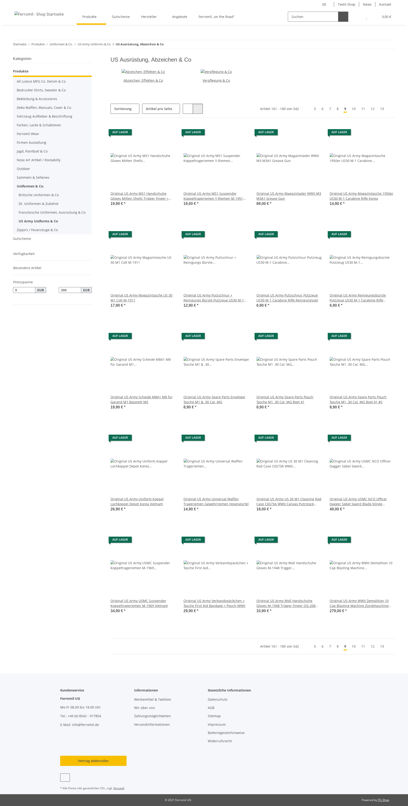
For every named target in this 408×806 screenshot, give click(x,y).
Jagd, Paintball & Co (32, 151)
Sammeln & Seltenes (33, 177)
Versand (118, 788)
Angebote (179, 16)
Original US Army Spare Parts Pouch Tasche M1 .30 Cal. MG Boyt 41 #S (358, 399)
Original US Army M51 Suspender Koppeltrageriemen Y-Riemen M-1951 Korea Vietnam (213, 196)
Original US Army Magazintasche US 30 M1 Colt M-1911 (141, 297)
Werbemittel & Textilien (152, 699)
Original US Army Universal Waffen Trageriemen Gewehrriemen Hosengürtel (216, 501)
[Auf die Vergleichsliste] (155, 133)
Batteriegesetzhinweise (226, 732)
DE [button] (324, 4)
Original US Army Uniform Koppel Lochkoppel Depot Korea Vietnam (137, 501)
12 (372, 108)
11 (363, 108)
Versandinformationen (152, 724)
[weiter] (391, 109)
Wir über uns (144, 707)
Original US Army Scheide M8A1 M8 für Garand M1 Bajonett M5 (141, 399)
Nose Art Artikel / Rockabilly (38, 160)
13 (382, 108)
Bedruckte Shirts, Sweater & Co (41, 90)
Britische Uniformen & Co (39, 195)
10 (354, 108)
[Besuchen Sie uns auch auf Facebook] (65, 777)
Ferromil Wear (28, 134)
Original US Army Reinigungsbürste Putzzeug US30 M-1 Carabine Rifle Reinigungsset (358, 298)
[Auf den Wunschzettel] (168, 133)
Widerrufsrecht (220, 741)
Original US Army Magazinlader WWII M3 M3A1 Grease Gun (288, 196)
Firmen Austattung (31, 142)
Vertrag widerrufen (93, 761)
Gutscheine (22, 238)
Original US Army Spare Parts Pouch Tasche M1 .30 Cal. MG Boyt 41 (284, 399)
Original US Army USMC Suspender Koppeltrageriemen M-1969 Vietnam (139, 603)
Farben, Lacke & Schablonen (39, 125)
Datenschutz (218, 699)
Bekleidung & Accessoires (37, 99)
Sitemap (214, 716)
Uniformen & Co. (30, 186)
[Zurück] (307, 109)
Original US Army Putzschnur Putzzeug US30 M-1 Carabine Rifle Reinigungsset (287, 297)
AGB (211, 707)
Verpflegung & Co (216, 80)
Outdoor (23, 168)
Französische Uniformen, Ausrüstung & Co (52, 212)
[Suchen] (343, 17)
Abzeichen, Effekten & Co (143, 80)
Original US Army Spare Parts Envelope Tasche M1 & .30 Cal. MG (214, 399)
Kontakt (385, 4)
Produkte (20, 71)
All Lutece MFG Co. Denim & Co (41, 81)
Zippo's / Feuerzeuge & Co (37, 230)
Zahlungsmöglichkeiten (152, 716)
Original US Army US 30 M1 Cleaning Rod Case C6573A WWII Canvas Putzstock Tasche (288, 501)
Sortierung (123, 108)
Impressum (217, 724)
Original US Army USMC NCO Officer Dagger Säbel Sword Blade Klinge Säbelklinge (358, 501)
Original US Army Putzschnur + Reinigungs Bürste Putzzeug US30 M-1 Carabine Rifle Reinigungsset (213, 298)
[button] (357, 16)
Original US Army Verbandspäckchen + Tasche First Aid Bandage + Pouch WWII (214, 603)
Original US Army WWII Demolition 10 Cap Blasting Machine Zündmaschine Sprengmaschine (359, 603)
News (367, 4)
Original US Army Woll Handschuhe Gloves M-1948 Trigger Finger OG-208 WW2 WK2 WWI (285, 603)
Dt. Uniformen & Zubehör (39, 203)
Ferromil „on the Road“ (216, 16)
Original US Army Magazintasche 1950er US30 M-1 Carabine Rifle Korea (361, 196)
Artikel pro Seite (159, 108)
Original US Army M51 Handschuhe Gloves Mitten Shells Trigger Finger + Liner (139, 196)
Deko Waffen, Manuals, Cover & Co (44, 107)
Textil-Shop (346, 4)
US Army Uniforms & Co (38, 221)
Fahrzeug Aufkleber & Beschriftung (44, 116)
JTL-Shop (383, 800)
